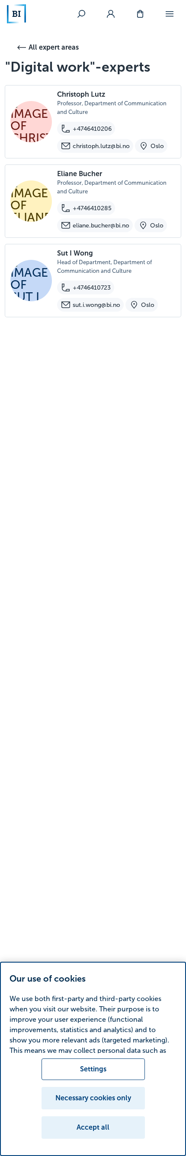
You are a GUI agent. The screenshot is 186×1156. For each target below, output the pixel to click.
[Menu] (169, 13)
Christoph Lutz (81, 94)
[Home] (16, 13)
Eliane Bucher (79, 173)
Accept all (93, 1127)
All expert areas (54, 47)
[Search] (81, 13)
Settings (93, 1069)
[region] (93, 1059)
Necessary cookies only (93, 1098)
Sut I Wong (75, 253)
